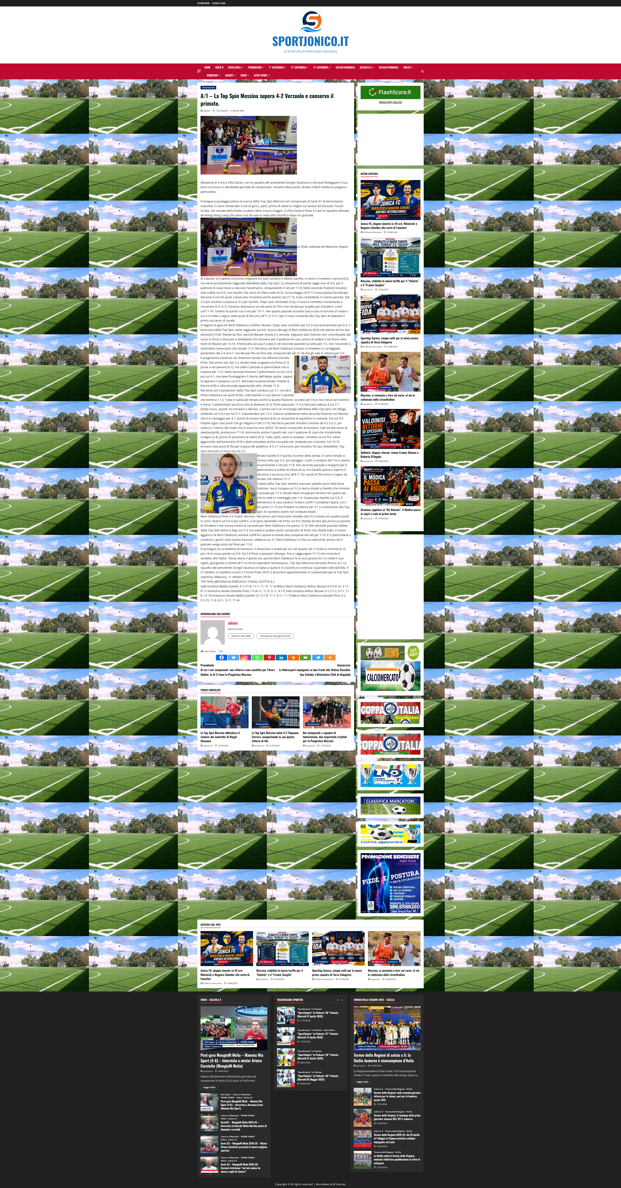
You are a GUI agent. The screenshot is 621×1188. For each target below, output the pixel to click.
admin (206, 110)
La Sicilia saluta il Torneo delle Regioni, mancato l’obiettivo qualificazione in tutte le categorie (362, 1160)
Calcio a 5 (366, 67)
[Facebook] (221, 657)
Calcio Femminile (388, 67)
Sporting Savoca (388, 330)
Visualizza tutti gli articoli (275, 636)
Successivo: (315, 670)
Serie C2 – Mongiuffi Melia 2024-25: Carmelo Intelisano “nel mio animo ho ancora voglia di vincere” (209, 1165)
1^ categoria (276, 67)
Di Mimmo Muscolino (372, 232)
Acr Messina (370, 273)
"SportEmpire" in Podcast (309, 1009)
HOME (207, 67)
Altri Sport (260, 75)
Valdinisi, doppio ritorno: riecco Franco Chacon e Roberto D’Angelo (390, 454)
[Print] (293, 657)
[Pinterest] (269, 657)
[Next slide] (342, 1000)
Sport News (329, 1030)
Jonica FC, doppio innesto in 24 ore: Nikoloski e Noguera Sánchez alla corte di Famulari (389, 225)
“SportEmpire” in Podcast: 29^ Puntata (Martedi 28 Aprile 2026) (286, 1036)
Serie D (219, 67)
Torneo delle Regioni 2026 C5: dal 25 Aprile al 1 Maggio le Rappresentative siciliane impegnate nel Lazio (362, 1139)
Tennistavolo (208, 87)
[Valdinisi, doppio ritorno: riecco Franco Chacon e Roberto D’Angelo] (390, 429)
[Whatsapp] (257, 657)
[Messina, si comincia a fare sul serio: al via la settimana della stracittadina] (390, 372)
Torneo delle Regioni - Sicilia (393, 1046)
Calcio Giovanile (345, 67)
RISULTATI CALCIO (390, 102)
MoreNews (322, 1184)
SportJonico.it (310, 40)
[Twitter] (233, 657)
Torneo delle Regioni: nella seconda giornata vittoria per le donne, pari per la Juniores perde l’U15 (362, 1097)
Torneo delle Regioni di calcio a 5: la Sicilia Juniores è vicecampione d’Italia (384, 1057)
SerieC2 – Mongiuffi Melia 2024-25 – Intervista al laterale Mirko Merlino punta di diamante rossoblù (209, 1123)
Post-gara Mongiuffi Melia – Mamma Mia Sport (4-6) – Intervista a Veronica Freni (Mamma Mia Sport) (209, 1102)
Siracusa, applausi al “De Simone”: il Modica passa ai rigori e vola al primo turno (390, 512)
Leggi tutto (210, 1088)
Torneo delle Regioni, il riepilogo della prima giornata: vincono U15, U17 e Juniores (362, 1118)
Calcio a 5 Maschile (227, 1042)
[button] (199, 71)
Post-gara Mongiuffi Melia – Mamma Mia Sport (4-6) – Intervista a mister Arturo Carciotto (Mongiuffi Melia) (232, 1060)
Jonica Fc (383, 215)
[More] (330, 657)
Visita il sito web (241, 636)
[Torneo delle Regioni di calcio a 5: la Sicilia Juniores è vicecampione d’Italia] (387, 1028)
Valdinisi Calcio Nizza (390, 444)
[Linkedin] (281, 657)
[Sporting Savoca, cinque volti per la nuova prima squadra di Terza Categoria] (390, 314)
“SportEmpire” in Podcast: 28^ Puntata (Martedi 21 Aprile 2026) (286, 1057)
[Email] (305, 657)
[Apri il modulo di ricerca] (422, 71)
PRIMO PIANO (247, 1042)
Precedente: (238, 670)
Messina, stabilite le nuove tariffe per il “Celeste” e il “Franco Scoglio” (390, 283)
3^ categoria (320, 67)
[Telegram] (318, 657)
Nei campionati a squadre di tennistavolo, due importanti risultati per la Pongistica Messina (325, 737)
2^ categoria (298, 67)
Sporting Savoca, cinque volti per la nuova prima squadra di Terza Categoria (389, 340)
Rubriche (212, 75)
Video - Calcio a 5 (213, 1046)
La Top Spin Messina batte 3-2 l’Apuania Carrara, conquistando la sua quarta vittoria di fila (275, 737)
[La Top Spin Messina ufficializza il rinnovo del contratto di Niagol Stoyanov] (225, 712)
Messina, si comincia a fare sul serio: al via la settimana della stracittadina (388, 397)
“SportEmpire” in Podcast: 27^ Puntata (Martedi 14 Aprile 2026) (286, 1078)
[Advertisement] (390, 139)
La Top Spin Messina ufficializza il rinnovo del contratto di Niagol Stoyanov (220, 737)
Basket (229, 75)
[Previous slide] (338, 1000)
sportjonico (208, 745)
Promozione (255, 67)
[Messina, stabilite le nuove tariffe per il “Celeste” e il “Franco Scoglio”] (390, 257)
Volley (407, 67)
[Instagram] (245, 657)
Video (243, 75)
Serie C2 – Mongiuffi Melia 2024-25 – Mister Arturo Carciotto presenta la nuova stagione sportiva (209, 1144)
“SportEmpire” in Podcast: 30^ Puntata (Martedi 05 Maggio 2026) (286, 1015)
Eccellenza (234, 67)
